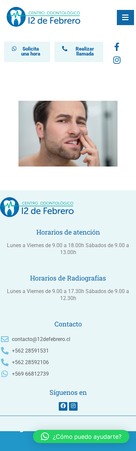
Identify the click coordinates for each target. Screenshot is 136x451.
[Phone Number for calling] (22, 441)
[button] (81, 436)
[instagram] (117, 61)
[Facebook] (117, 48)
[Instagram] (73, 406)
